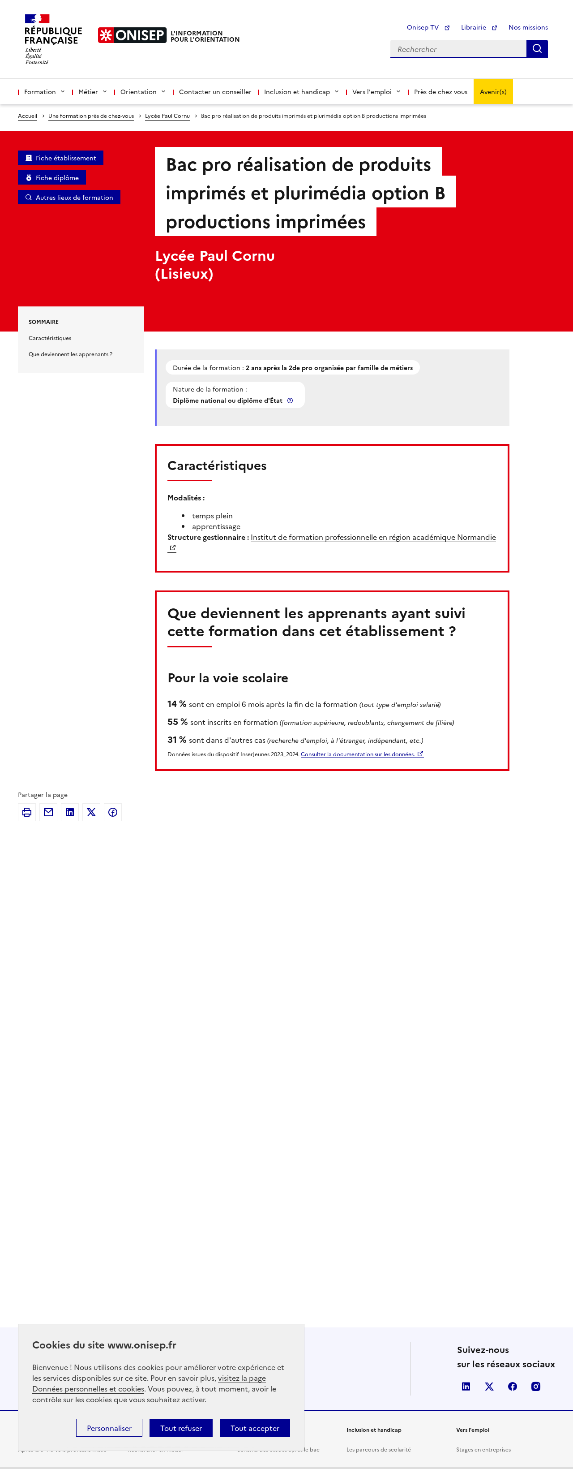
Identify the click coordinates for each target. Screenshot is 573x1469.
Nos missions (528, 26)
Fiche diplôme (57, 177)
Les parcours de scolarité (378, 1449)
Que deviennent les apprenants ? (70, 354)
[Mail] (48, 812)
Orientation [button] (138, 91)
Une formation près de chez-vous (91, 115)
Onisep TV (423, 26)
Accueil (27, 115)
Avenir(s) (493, 91)
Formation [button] (40, 91)
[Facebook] (113, 812)
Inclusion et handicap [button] (297, 91)
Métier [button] (88, 91)
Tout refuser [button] (181, 1428)
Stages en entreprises (483, 1449)
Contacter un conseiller (215, 91)
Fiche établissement (66, 157)
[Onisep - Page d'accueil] (132, 35)
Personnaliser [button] (109, 1428)
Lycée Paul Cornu (167, 115)
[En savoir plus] (291, 400)
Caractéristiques (50, 337)
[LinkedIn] (70, 812)
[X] (91, 812)
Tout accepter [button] (255, 1428)
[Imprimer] (27, 812)
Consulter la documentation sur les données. (358, 754)
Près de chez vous (440, 91)
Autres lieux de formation (74, 197)
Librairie (474, 26)
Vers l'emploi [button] (372, 91)
